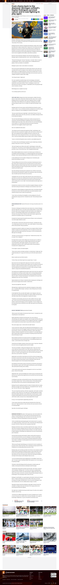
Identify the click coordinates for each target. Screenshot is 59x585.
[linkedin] (38, 19)
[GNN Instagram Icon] (53, 583)
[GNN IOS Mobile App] (53, 576)
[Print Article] (42, 19)
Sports (39, 3)
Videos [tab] (48, 15)
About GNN (4, 579)
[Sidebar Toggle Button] (3, 1)
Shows (39, 575)
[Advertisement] (7, 16)
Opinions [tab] (52, 15)
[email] (40, 19)
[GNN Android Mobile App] (53, 574)
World (30, 574)
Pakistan (31, 573)
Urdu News (40, 579)
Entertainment (31, 575)
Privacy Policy (8, 579)
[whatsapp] (36, 19)
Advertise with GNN (20, 579)
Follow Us (46, 583)
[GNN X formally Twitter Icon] (51, 583)
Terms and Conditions (14, 579)
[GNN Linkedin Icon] (55, 583)
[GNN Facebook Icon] (49, 583)
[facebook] (32, 19)
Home (37, 3)
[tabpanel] (50, 37)
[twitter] (34, 19)
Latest (39, 574)
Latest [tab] (45, 15)
